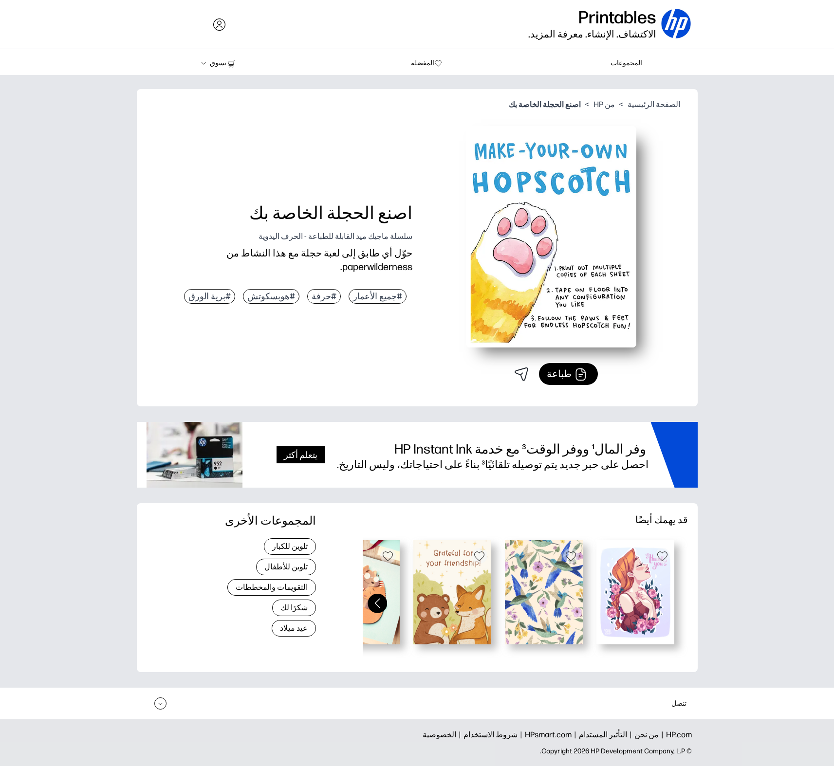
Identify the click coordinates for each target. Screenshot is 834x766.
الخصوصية (439, 734)
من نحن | (643, 734)
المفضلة (422, 63)
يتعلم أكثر (300, 455)
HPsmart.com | (545, 734)
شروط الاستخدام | (487, 734)
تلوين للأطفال (286, 566)
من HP (604, 104)
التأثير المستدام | (599, 734)
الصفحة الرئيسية (654, 104)
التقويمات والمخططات (272, 587)
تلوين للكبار (290, 546)
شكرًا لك (294, 607)
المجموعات (626, 63)
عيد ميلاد (294, 628)
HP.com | (675, 734)
